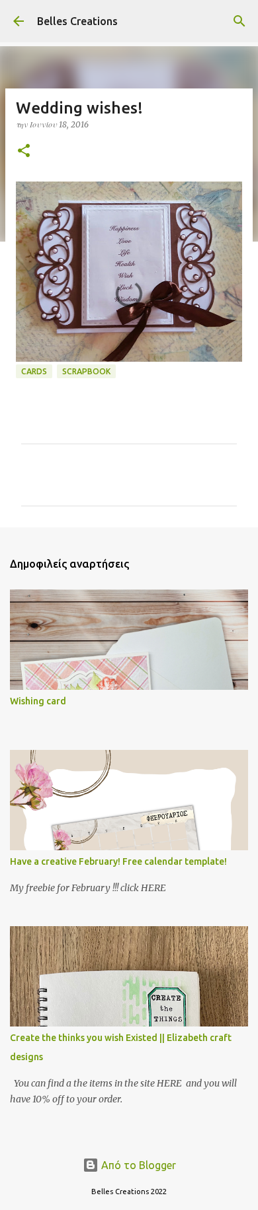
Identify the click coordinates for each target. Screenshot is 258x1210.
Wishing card (38, 701)
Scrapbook (86, 371)
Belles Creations (77, 21)
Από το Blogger (137, 1165)
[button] (24, 151)
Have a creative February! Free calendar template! (118, 861)
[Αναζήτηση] (239, 21)
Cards (34, 371)
